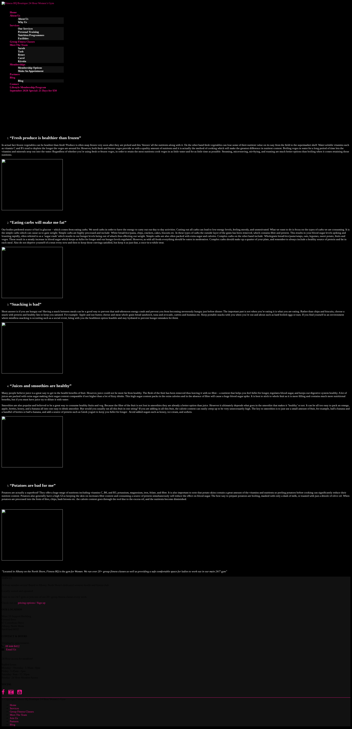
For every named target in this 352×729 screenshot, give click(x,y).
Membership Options (30, 67)
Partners (15, 74)
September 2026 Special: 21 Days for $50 (33, 90)
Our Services (25, 28)
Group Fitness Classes (22, 41)
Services (14, 25)
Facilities (23, 38)
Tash (20, 51)
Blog (12, 77)
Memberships (17, 64)
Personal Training (28, 31)
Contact (14, 84)
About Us (15, 15)
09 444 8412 (13, 646)
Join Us (14, 718)
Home (13, 12)
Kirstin (22, 61)
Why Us (22, 22)
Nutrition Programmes (31, 35)
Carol (21, 57)
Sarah (21, 48)
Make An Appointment (30, 71)
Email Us (11, 649)
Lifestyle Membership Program (28, 87)
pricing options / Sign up (31, 602)
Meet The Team (19, 44)
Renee (21, 54)
